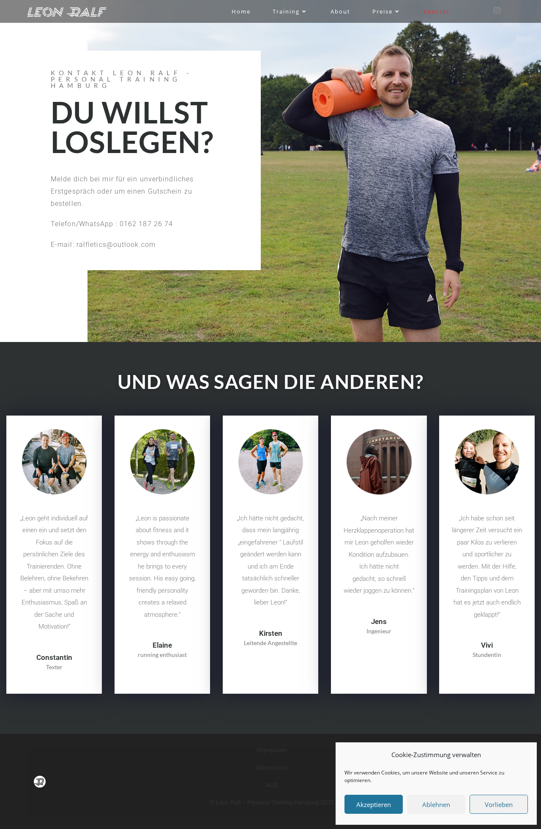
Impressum (272, 750)
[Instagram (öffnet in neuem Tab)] (497, 10)
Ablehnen (436, 804)
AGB (272, 785)
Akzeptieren (373, 804)
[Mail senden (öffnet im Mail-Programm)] (510, 11)
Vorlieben (499, 804)
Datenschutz (272, 767)
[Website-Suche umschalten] (474, 11)
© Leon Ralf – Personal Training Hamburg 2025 (272, 802)
